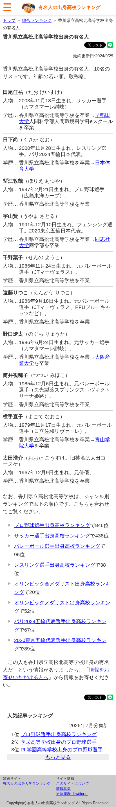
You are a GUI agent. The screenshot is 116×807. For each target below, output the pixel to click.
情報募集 (63, 788)
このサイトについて (72, 783)
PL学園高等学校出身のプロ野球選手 (62, 749)
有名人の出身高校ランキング (69, 7)
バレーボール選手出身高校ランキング (57, 546)
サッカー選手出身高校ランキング (52, 536)
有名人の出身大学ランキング (26, 783)
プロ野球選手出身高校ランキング (52, 525)
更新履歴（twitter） (72, 794)
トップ (9, 20)
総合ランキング (37, 20)
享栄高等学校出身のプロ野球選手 (59, 742)
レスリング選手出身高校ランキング (54, 565)
